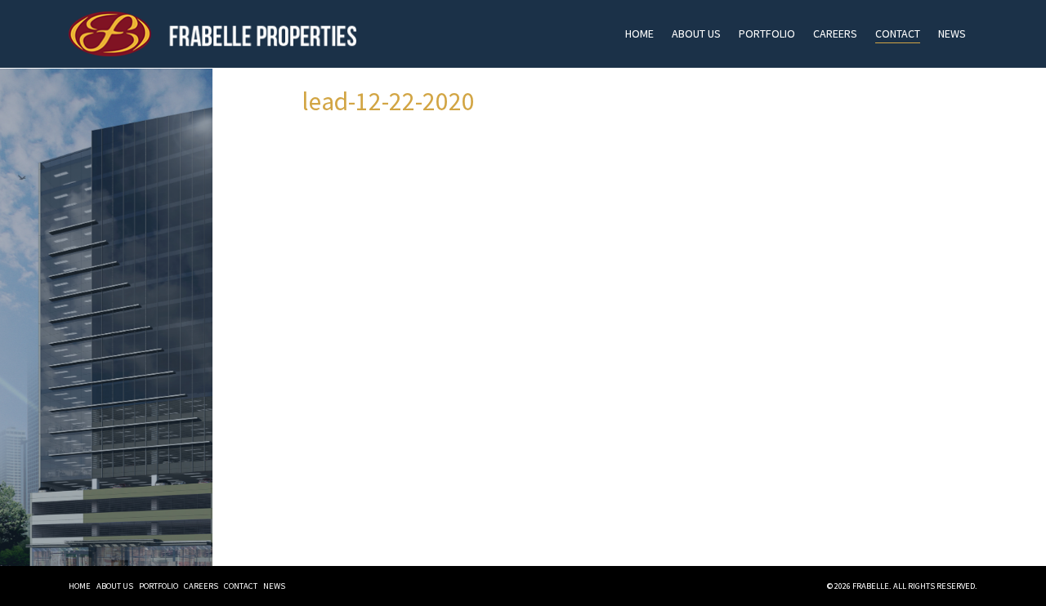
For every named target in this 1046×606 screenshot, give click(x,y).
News (952, 33)
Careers (835, 33)
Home (639, 33)
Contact (897, 33)
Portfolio (767, 33)
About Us (696, 33)
